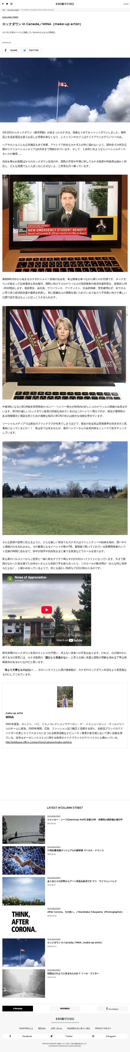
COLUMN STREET (13, 10)
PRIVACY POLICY (103, 1028)
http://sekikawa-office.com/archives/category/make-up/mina (39, 742)
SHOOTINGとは (26, 1028)
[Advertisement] (65, 774)
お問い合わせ (56, 1028)
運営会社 (42, 1028)
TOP (3, 10)
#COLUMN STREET (10, 17)
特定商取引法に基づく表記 (78, 1028)
